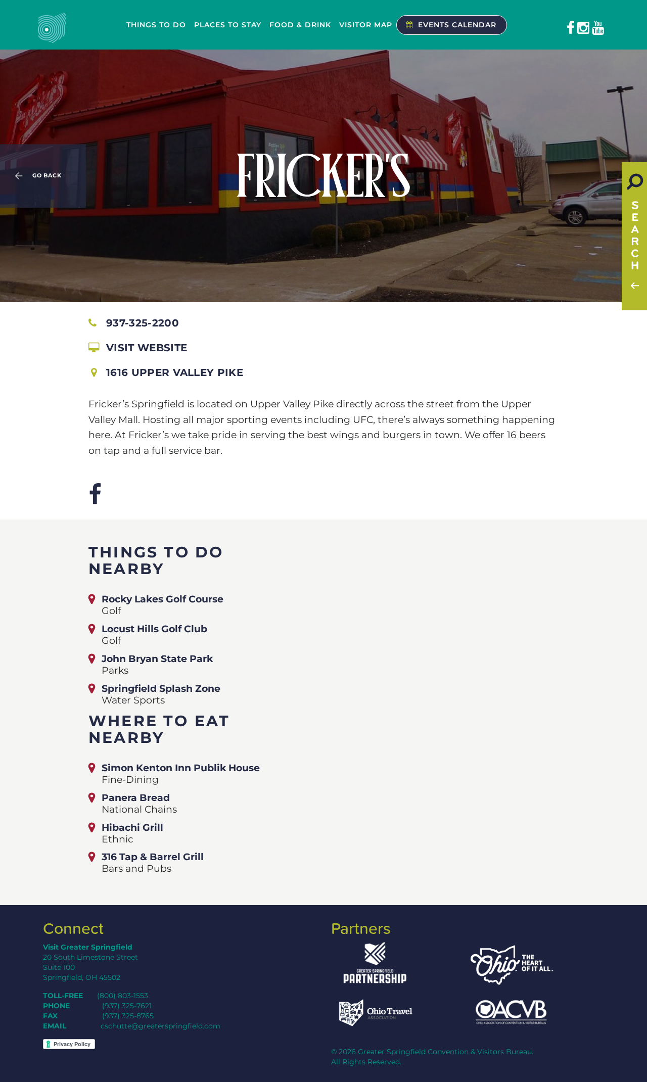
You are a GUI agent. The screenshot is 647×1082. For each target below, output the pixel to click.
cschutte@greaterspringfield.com (160, 1025)
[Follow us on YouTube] (598, 27)
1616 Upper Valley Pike (174, 372)
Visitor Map (365, 24)
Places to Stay (227, 24)
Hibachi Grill (132, 827)
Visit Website (146, 348)
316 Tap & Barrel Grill (153, 857)
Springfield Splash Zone (161, 688)
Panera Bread (136, 797)
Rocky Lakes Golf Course (162, 599)
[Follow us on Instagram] (583, 27)
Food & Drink (300, 24)
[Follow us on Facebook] (571, 27)
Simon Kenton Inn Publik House (181, 768)
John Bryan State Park (157, 658)
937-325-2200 (142, 323)
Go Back (47, 175)
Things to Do (156, 24)
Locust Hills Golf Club (154, 629)
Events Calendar (457, 24)
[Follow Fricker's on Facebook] (95, 494)
